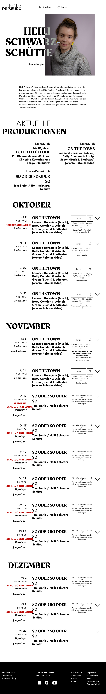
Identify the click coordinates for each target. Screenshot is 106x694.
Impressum (92, 672)
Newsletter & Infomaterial (76, 674)
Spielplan (47, 7)
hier (90, 357)
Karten (64, 7)
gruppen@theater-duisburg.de (85, 402)
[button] (101, 7)
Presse (73, 678)
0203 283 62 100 (44, 675)
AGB (89, 678)
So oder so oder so (33, 179)
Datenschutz (92, 675)
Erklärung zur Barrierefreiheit (93, 683)
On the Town (81, 149)
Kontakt (74, 681)
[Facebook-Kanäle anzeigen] (39, 682)
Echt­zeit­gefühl (33, 152)
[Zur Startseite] (11, 7)
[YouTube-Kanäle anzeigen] (54, 682)
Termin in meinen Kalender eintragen (90, 218)
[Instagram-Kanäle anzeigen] (46, 682)
